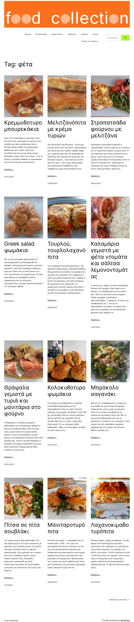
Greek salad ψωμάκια (19, 247)
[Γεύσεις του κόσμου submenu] (98, 41)
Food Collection (11, 620)
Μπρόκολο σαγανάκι (105, 390)
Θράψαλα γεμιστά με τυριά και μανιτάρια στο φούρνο (22, 400)
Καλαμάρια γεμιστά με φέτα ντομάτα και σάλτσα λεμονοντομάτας (109, 260)
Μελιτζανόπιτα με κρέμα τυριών (67, 129)
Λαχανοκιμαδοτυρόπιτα (110, 528)
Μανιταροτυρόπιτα (66, 528)
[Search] (125, 37)
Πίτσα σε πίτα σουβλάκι (22, 528)
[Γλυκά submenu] (98, 34)
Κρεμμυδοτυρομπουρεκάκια (23, 125)
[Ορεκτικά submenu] (76, 34)
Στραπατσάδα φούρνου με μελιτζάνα (108, 129)
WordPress (125, 620)
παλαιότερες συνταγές (119, 600)
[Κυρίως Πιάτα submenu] (63, 34)
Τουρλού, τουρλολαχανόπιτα (67, 250)
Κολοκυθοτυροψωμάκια (66, 390)
